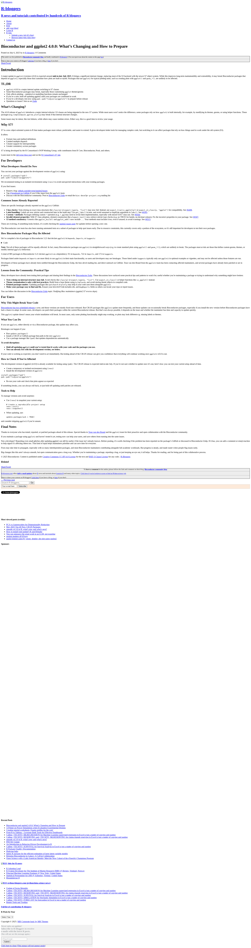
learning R (60, 473)
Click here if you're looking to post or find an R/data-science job (103, 473)
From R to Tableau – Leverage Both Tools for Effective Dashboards (34, 832)
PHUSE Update (13, 842)
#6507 (195, 217)
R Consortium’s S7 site (50, 155)
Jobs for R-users (15, 863)
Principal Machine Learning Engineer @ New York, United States (33, 873)
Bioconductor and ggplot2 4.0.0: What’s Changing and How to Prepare (35, 825)
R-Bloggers (125, 457)
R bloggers (29, 53)
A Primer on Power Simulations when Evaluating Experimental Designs (36, 828)
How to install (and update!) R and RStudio (24, 532)
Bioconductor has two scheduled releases (18, 308)
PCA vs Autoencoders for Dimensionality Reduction (28, 525)
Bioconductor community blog (33, 57)
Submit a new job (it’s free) (23, 35)
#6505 (144, 212)
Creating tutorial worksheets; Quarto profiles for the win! (29, 830)
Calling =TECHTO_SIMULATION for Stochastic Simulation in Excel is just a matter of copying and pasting (51, 898)
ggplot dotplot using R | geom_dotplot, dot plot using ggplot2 (31, 539)
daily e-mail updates (24, 473)
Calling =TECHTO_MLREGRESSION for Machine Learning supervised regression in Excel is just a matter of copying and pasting (61, 835)
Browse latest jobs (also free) (23, 37)
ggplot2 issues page (67, 224)
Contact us (10, 40)
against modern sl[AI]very (17, 536)
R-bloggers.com (7, 473)
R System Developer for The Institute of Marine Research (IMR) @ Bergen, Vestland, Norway (45, 871)
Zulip (34, 101)
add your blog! (12, 28)
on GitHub (20, 193)
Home (8, 21)
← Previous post (8, 480)
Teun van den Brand (96, 432)
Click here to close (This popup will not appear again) (23, 946)
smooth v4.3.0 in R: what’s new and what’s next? (26, 529)
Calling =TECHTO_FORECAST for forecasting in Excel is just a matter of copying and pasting (46, 900)
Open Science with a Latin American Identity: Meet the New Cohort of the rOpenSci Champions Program (50, 858)
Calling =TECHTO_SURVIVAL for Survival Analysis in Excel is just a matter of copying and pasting (48, 846)
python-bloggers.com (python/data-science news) (29, 883)
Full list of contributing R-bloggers (16, 907)
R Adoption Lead (13, 868)
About (9, 23)
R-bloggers (63, 57)
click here (31, 61)
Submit (7, 942)
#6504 (137, 215)
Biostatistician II (13, 878)
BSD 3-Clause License (98, 457)
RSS (8, 26)
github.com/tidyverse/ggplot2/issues (32, 191)
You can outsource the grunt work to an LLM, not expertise (30, 534)
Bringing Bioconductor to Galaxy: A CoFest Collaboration (30, 856)
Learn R (9, 30)
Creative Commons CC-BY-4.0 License (59, 457)
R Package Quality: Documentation (21, 849)
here (102, 57)
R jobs (9, 33)
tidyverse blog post (24, 155)
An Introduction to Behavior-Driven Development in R (29, 844)
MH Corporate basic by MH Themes (33, 921)
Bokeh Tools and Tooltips (17, 902)
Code (5, 243)
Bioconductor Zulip (57, 195)
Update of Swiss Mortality (17, 888)
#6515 (147, 219)
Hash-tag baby (12, 851)
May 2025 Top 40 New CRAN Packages (23, 527)
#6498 (189, 210)
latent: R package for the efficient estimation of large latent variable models (37, 854)
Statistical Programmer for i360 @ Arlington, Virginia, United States (34, 875)
